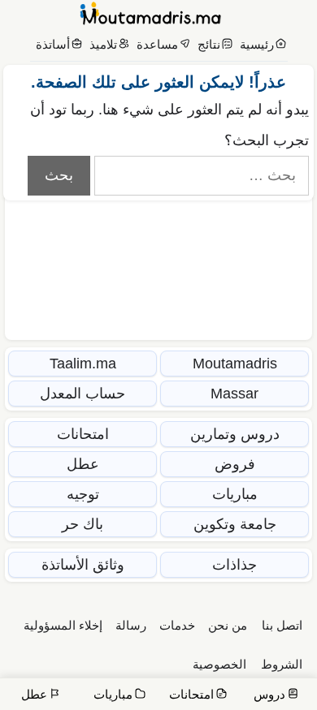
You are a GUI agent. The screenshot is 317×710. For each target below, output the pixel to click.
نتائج (209, 44)
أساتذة (53, 44)
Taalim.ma (83, 363)
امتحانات (83, 434)
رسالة (130, 625)
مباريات (235, 494)
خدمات (177, 625)
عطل (83, 464)
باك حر (82, 524)
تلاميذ (103, 44)
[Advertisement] (158, 215)
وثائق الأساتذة (82, 565)
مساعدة (157, 44)
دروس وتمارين (235, 434)
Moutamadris (235, 363)
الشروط (281, 664)
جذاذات (234, 565)
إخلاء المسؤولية (63, 625)
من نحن (227, 625)
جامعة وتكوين (234, 524)
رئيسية (257, 44)
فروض (235, 464)
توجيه (83, 494)
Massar (234, 393)
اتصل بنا (282, 625)
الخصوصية (219, 664)
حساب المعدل (82, 393)
